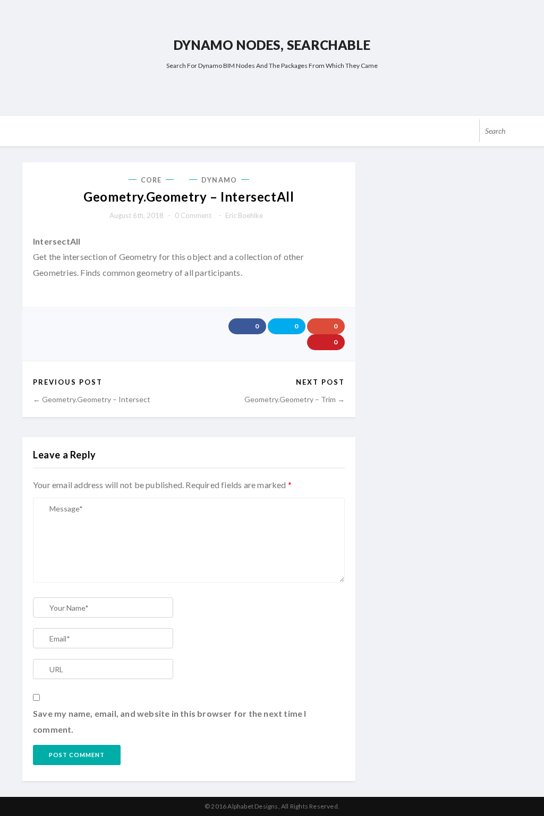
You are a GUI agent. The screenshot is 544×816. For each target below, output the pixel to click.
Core (151, 180)
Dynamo (219, 180)
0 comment (193, 215)
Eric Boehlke (244, 215)
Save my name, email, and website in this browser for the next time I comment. (170, 721)
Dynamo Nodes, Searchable (272, 45)
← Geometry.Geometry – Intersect (91, 399)
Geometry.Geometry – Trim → (294, 399)
